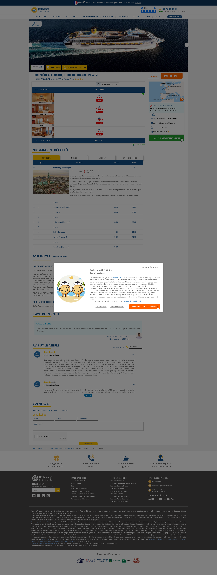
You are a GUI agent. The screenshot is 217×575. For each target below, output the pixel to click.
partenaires (117, 277)
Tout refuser (101, 306)
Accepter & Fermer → (151, 267)
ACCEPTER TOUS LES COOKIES (144, 307)
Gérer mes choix (117, 306)
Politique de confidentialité (133, 301)
